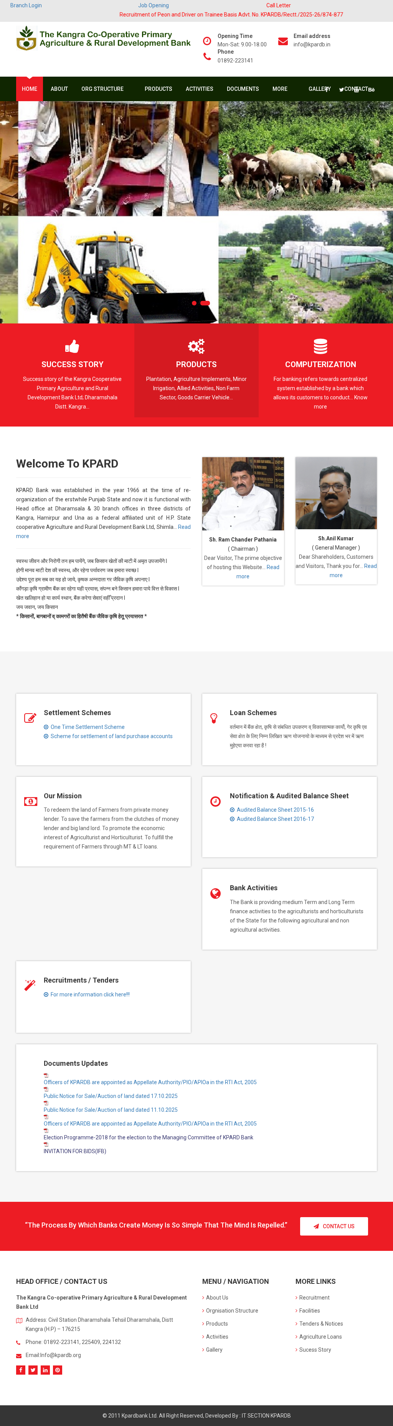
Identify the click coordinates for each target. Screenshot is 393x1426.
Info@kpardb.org (60, 1355)
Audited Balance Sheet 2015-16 (274, 810)
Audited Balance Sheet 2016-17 (274, 819)
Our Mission (63, 796)
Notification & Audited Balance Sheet (289, 796)
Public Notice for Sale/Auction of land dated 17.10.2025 (111, 1096)
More (280, 89)
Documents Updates (76, 1063)
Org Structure (103, 89)
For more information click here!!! (89, 994)
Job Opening (153, 5)
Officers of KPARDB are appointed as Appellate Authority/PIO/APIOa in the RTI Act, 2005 (150, 1082)
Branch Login (26, 5)
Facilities (309, 1311)
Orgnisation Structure (232, 1311)
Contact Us (339, 1226)
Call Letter (278, 5)
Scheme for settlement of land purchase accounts (110, 736)
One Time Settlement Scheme (86, 727)
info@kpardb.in (312, 44)
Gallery (320, 89)
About (59, 89)
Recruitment (314, 1298)
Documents (243, 89)
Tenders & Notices (321, 1324)
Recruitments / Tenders (81, 980)
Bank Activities (253, 888)
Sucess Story (315, 1350)
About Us (217, 1298)
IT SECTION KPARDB (266, 1416)
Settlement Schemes (77, 713)
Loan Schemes (253, 713)
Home (29, 89)
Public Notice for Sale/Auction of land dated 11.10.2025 (111, 1110)
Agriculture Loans (320, 1337)
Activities (199, 89)
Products (158, 89)
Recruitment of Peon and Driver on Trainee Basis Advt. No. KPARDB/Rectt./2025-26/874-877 (204, 14)
